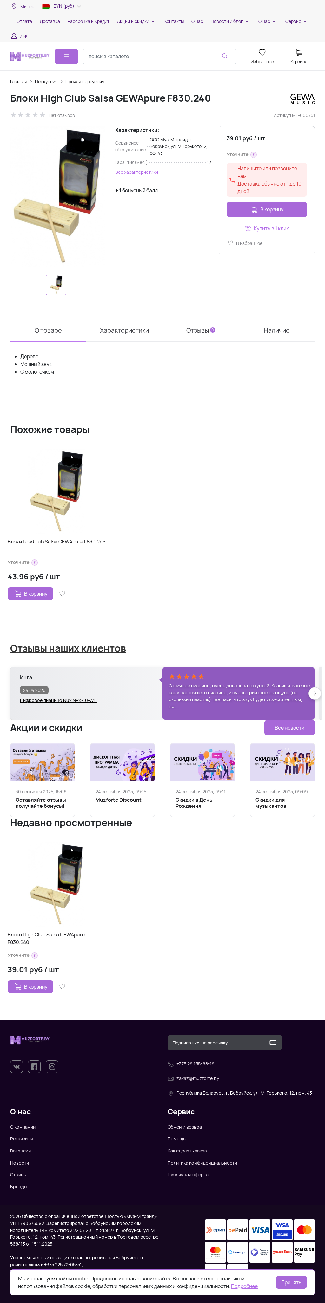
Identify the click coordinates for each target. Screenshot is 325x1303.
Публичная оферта (188, 1174)
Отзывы (18, 1174)
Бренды (18, 1187)
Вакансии (20, 1151)
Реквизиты (21, 1139)
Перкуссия (46, 81)
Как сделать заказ (187, 1151)
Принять (291, 1282)
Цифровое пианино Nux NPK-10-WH (58, 700)
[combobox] (159, 56)
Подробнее (244, 1286)
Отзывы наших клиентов (68, 648)
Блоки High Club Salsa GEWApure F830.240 (46, 938)
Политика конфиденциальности (202, 1163)
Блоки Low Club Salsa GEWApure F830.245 (56, 541)
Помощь (177, 1139)
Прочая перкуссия (84, 81)
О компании (23, 1127)
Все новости (289, 727)
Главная (18, 81)
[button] (253, 155)
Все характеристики (136, 172)
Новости (19, 1163)
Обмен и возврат (186, 1127)
